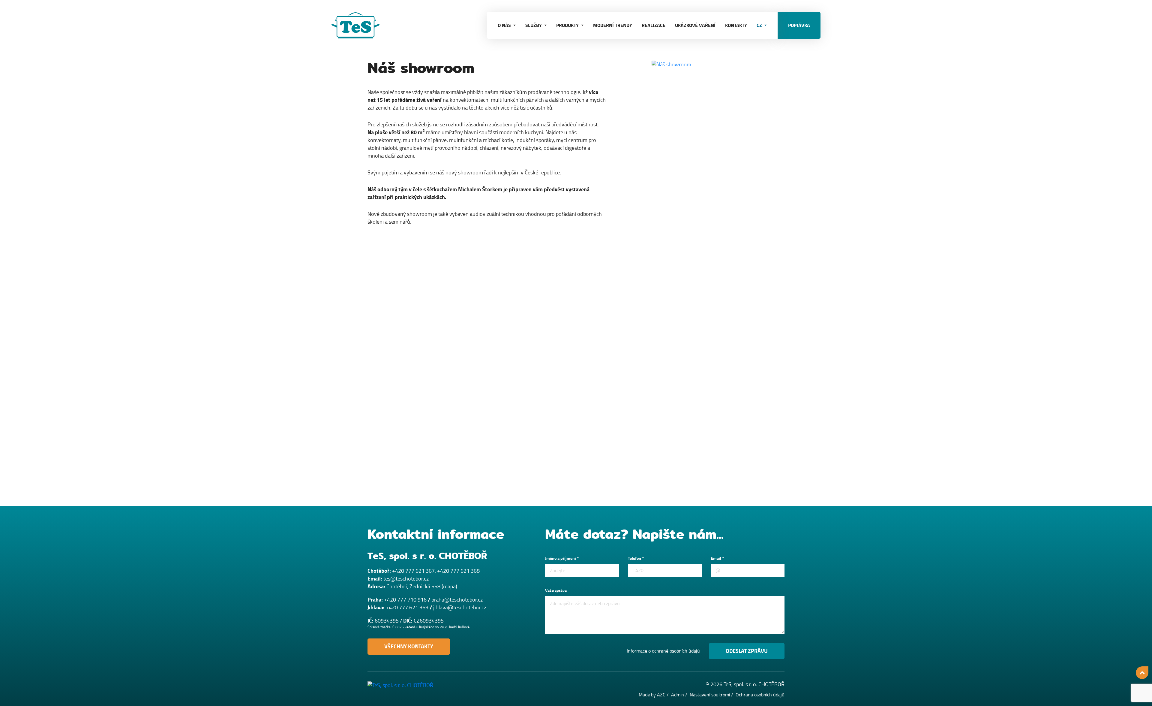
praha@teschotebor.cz (457, 599)
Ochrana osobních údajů (760, 695)
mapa (449, 586)
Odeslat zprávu (747, 651)
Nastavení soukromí (710, 695)
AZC (661, 695)
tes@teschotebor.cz (406, 578)
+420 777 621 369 (407, 607)
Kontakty (736, 25)
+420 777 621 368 (458, 570)
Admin (677, 695)
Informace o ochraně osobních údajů (663, 651)
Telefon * (636, 558)
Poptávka (799, 25)
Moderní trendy (612, 25)
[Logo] (362, 25)
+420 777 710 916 (405, 599)
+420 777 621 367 (413, 570)
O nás (505, 25)
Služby (534, 25)
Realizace (653, 25)
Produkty (568, 25)
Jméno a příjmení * (562, 558)
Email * (717, 558)
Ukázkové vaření (695, 25)
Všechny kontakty (408, 646)
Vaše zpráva (556, 590)
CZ (760, 25)
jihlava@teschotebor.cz (459, 607)
